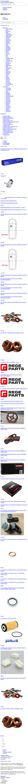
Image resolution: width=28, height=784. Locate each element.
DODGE (8, 42)
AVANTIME (8, 89)
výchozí (4, 140)
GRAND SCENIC (10, 96)
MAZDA (8, 64)
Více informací (20, 764)
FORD (7, 45)
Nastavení (3, 777)
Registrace (5, 9)
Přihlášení (5, 8)
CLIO (7, 91)
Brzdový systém (7, 130)
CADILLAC (8, 33)
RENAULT (5, 18)
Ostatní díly (6, 134)
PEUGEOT (8, 71)
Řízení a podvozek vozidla (10, 128)
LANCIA (8, 59)
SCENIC (8, 105)
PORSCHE (8, 72)
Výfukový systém (8, 124)
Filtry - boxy (7, 123)
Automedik (3, 759)
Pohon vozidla (7, 127)
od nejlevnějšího (6, 143)
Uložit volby (3, 782)
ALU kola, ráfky (8, 131)
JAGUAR (8, 53)
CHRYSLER (8, 36)
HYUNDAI (8, 49)
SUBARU (8, 79)
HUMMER (8, 47)
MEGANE (8, 103)
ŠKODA (7, 77)
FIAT (7, 44)
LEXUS (7, 62)
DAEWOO (8, 39)
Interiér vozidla (7, 117)
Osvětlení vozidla (8, 118)
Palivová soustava (8, 120)
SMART (7, 78)
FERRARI (8, 43)
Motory (6, 119)
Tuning (6, 133)
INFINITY (8, 50)
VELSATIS (8, 111)
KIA (7, 56)
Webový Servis (7, 757)
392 (4, 743)
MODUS (8, 104)
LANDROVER (9, 60)
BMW (7, 32)
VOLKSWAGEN (9, 84)
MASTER (8, 102)
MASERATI (8, 63)
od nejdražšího (6, 144)
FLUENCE (5, 86)
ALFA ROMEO (9, 29)
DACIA (7, 38)
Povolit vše (8, 777)
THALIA (8, 108)
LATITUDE (8, 100)
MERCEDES (8, 65)
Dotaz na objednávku (5, 2)
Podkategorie (3, 113)
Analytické (4, 780)
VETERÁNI (8, 83)
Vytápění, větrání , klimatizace (10, 126)
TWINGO (8, 110)
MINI (7, 66)
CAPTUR (8, 90)
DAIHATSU (8, 40)
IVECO (7, 52)
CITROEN (8, 37)
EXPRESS (8, 93)
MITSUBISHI (9, 67)
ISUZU (7, 51)
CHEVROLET (9, 34)
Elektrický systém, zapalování (10, 121)
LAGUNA (8, 99)
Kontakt (4, 753)
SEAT (7, 76)
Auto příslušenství (8, 132)
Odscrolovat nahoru (5, 755)
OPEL (7, 70)
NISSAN (8, 69)
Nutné (3, 778)
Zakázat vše (3, 776)
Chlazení (6, 125)
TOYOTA (8, 82)
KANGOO (8, 97)
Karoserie (6, 116)
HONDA (8, 46)
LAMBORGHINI (9, 58)
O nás (4, 750)
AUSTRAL (8, 87)
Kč (5, 137)
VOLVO (7, 85)
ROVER (7, 73)
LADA (7, 57)
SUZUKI (8, 80)
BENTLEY (8, 31)
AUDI (7, 30)
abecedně (5, 142)
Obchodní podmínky (7, 752)
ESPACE (8, 92)
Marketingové (5, 781)
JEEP (7, 54)
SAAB (7, 75)
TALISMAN (8, 106)
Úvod (4, 17)
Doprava (5, 749)
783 (4, 746)
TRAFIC (8, 109)
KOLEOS (8, 98)
